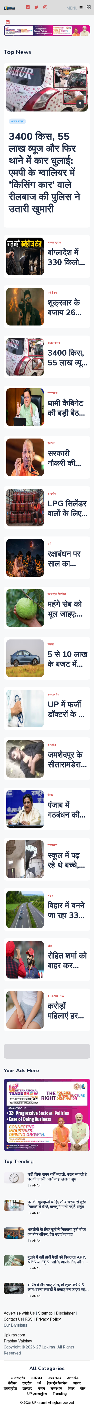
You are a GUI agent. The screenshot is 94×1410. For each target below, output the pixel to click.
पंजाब (41, 1388)
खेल (82, 1388)
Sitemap (45, 1313)
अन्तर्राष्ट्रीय (18, 1378)
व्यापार (77, 1383)
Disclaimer (66, 1313)
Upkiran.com (14, 1335)
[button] (74, 8)
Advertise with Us (19, 1313)
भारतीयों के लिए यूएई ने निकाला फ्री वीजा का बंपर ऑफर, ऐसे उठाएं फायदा (57, 1232)
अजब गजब (54, 1378)
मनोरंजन (36, 1378)
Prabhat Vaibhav (18, 1341)
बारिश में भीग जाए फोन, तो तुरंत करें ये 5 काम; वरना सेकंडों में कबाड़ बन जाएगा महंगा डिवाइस (58, 1289)
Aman (36, 1185)
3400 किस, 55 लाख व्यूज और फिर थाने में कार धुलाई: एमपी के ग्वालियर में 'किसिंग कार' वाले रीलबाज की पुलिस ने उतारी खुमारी (44, 173)
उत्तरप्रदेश (10, 1388)
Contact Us (13, 1319)
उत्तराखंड (72, 1378)
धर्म (39, 1383)
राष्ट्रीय (27, 1383)
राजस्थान (56, 1388)
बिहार (71, 1388)
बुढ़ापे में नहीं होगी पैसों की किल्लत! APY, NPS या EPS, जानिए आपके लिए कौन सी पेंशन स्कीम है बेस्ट (58, 1262)
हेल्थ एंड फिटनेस (57, 1383)
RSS (29, 1319)
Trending (60, 1394)
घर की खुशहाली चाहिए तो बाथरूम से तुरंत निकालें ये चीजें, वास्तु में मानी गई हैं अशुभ (57, 1204)
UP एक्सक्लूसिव (37, 1394)
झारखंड (27, 1388)
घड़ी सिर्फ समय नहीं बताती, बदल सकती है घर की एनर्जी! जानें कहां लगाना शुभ (57, 1177)
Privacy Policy (48, 1319)
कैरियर (12, 1383)
